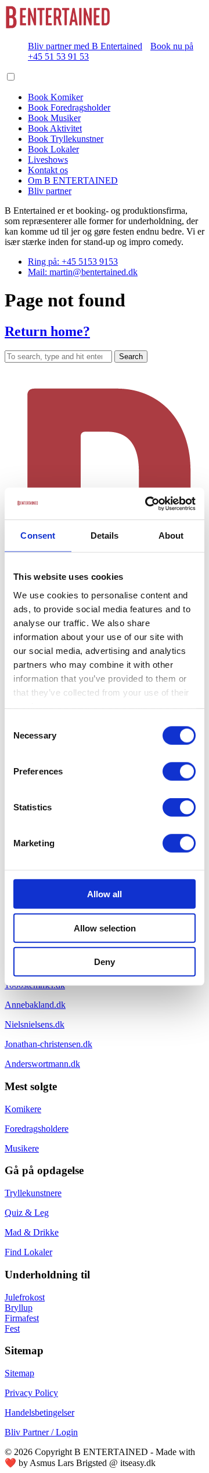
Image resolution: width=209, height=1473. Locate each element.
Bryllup (19, 1308)
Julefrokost (25, 1297)
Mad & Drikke (32, 1232)
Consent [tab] (37, 535)
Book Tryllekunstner (65, 139)
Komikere (23, 1109)
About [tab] (171, 535)
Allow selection (105, 928)
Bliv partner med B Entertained (85, 46)
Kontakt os (48, 170)
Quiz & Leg (27, 1213)
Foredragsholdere (37, 1129)
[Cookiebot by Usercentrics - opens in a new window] (147, 503)
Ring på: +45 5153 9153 (73, 261)
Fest (12, 1328)
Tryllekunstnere (33, 1193)
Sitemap (19, 1373)
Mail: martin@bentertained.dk (83, 272)
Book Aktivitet (55, 128)
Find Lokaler (28, 1252)
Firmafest (22, 1318)
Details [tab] (105, 535)
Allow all (104, 894)
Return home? (47, 331)
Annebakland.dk (35, 1005)
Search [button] (131, 356)
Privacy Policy (31, 1393)
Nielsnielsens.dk (34, 1024)
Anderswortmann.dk (42, 1064)
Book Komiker (55, 97)
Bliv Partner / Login (41, 1432)
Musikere (22, 1148)
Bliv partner (49, 191)
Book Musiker (54, 118)
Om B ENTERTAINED (73, 180)
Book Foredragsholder (69, 107)
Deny (104, 962)
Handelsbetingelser (39, 1412)
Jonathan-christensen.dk (48, 1044)
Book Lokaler (53, 149)
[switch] (179, 771)
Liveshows (48, 160)
